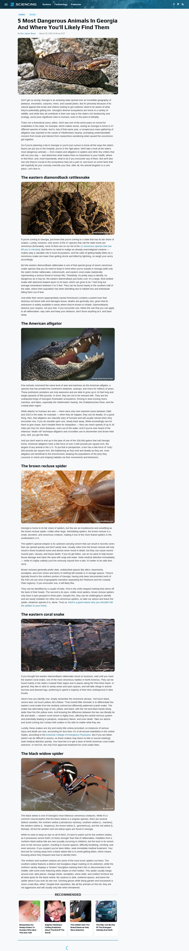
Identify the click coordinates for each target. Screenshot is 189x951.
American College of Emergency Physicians (68, 735)
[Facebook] (174, 4)
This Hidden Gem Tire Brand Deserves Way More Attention (79, 927)
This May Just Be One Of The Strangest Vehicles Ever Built (105, 927)
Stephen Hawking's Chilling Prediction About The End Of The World (54, 929)
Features (76, 4)
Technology (61, 4)
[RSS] (182, 4)
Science (46, 4)
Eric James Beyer (28, 33)
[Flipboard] (178, 4)
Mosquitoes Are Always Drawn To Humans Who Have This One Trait (27, 929)
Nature (32, 14)
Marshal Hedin (108, 809)
